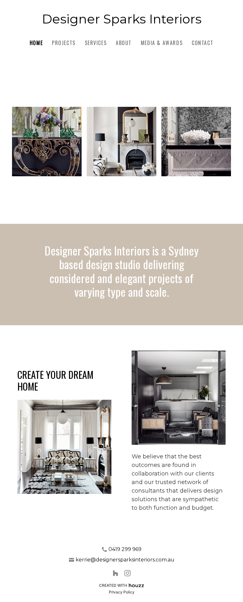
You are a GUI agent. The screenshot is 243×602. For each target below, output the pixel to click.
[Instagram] (127, 573)
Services (96, 43)
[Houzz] (116, 573)
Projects (64, 43)
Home (36, 43)
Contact (202, 43)
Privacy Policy (121, 592)
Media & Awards (162, 43)
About (124, 43)
